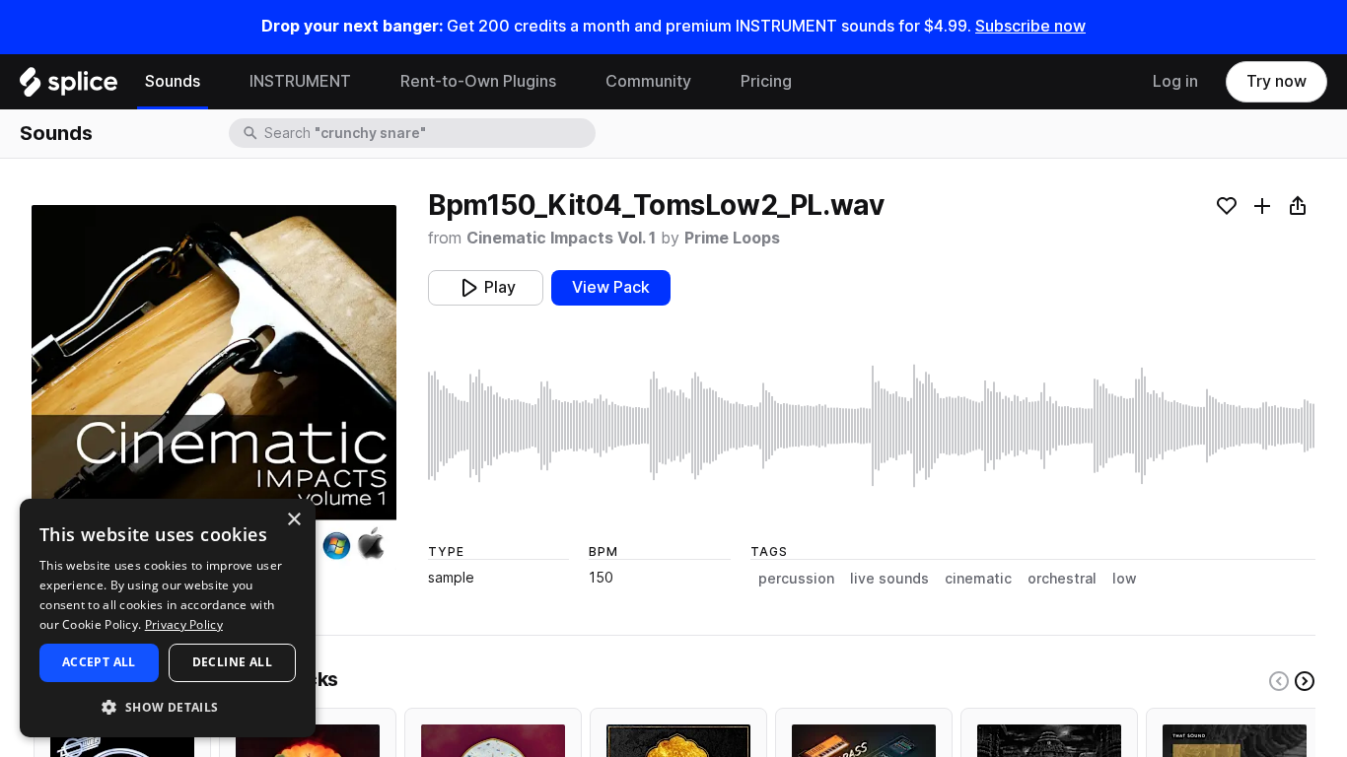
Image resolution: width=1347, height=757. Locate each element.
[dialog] (168, 618)
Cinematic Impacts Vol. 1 (561, 238)
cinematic (978, 578)
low (1124, 578)
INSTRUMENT (300, 81)
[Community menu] (706, 81)
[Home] (68, 86)
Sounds (172, 81)
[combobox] (428, 133)
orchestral (1062, 578)
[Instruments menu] (366, 81)
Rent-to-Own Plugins (478, 81)
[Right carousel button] (1304, 681)
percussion (796, 578)
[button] (167, 706)
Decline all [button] (232, 662)
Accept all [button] (99, 662)
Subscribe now (1030, 26)
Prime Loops (732, 238)
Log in (1175, 81)
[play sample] (871, 426)
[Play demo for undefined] (214, 387)
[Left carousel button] (1279, 681)
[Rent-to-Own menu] (571, 81)
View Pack (611, 287)
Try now (1276, 81)
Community (648, 81)
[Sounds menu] (215, 81)
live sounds (889, 578)
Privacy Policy (184, 624)
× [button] (293, 520)
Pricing (766, 81)
